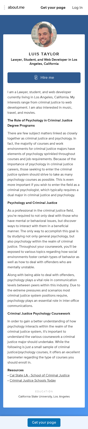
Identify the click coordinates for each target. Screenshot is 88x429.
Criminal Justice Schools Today (33, 380)
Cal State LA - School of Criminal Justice (40, 375)
